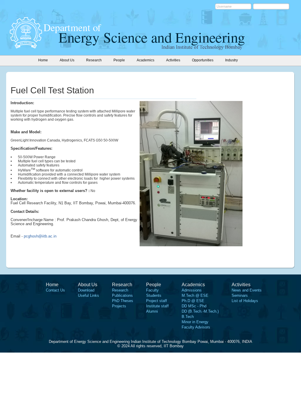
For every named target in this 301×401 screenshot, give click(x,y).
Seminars (240, 295)
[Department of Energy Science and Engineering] (26, 47)
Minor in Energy (195, 322)
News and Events (247, 290)
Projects (119, 306)
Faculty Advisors (196, 327)
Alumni (152, 311)
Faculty (152, 290)
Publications (122, 295)
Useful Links (88, 295)
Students (153, 295)
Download (86, 290)
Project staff (156, 301)
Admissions (192, 290)
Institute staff (157, 306)
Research (120, 290)
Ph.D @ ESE (193, 301)
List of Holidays (245, 301)
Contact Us (55, 290)
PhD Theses (122, 301)
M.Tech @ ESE (195, 295)
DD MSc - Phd (194, 306)
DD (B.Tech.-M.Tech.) (200, 311)
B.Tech (188, 316)
